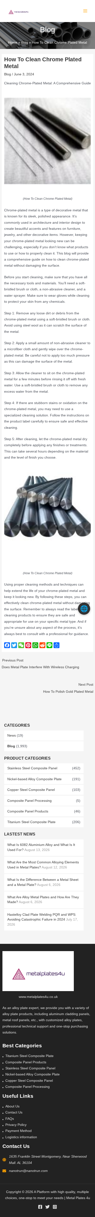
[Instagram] (55, 1207)
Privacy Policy (16, 1125)
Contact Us (13, 1112)
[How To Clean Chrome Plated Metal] (47, 141)
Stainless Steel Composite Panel (32, 768)
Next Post (68, 688)
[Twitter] (47, 1207)
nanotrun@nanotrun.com (28, 1171)
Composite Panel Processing (29, 801)
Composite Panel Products (27, 811)
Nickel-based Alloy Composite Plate (34, 779)
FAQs (9, 1119)
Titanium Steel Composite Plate (31, 822)
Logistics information (21, 1137)
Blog (11, 746)
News (11, 735)
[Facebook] (40, 1207)
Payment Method (18, 1131)
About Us (12, 1106)
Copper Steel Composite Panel (31, 790)
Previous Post (40, 664)
